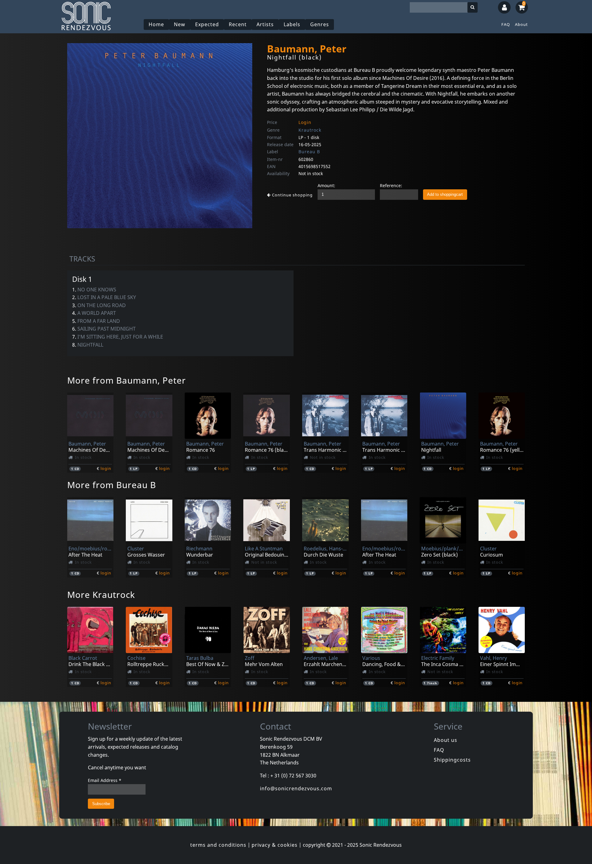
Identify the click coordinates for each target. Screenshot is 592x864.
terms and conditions (218, 844)
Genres (319, 24)
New (179, 24)
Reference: (391, 185)
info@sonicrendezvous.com (296, 788)
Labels (292, 24)
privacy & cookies (275, 844)
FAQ (505, 24)
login (106, 468)
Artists (265, 24)
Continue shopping (292, 195)
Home (156, 24)
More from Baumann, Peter (126, 380)
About (521, 24)
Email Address (104, 780)
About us (445, 740)
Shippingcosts (452, 759)
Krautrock (309, 130)
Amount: (326, 185)
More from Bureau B (111, 485)
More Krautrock (101, 594)
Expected (207, 24)
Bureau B (309, 151)
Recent (238, 24)
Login (304, 122)
